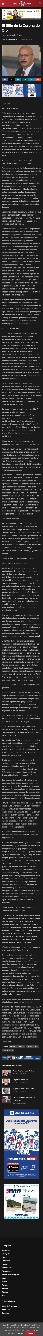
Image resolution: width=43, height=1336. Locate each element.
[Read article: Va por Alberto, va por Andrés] (6, 1073)
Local (4, 1278)
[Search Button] (40, 3)
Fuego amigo (7, 1271)
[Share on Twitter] (11, 79)
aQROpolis (6, 1254)
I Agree (30, 1333)
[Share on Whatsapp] (25, 79)
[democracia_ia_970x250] (21, 14)
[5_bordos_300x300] (21, 1201)
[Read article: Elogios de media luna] (6, 1082)
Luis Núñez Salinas (10, 39)
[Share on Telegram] (31, 79)
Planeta (5, 1285)
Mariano (30, 1047)
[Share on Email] (38, 79)
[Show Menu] (3, 3)
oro (36, 1047)
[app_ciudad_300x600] (21, 1144)
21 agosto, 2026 (20, 1074)
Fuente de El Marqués (10, 1274)
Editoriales (6, 1261)
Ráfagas (5, 1292)
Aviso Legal (6, 1309)
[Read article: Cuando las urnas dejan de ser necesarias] (6, 1099)
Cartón (4, 1257)
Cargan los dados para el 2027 (24, 1089)
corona (12, 1047)
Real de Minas (8, 1050)
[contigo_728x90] (21, 1058)
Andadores (6, 1250)
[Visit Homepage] (21, 3)
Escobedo (21, 1047)
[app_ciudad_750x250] (21, 90)
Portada (5, 1288)
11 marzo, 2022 (26, 39)
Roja (3, 1295)
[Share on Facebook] (5, 79)
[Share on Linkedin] (18, 79)
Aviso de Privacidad (9, 1306)
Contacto (5, 1313)
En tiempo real (7, 1267)
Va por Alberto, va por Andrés (23, 1071)
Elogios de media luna (21, 1080)
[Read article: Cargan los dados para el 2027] (6, 1091)
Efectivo (5, 1264)
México (4, 1281)
